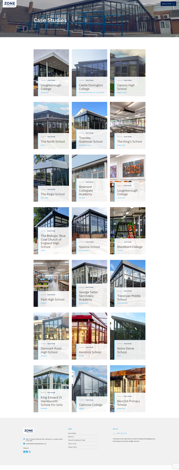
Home (101, 4)
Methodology (112, 4)
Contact (153, 4)
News (144, 4)
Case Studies (125, 4)
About (136, 4)
